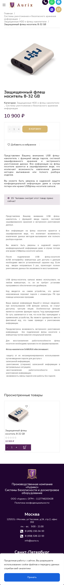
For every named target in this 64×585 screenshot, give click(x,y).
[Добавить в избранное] (26, 406)
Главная (8, 13)
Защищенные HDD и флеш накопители (25, 21)
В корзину (35, 129)
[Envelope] (59, 9)
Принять (32, 577)
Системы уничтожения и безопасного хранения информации (30, 18)
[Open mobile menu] (4, 5)
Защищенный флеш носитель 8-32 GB (16, 432)
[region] (32, 569)
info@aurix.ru (32, 540)
